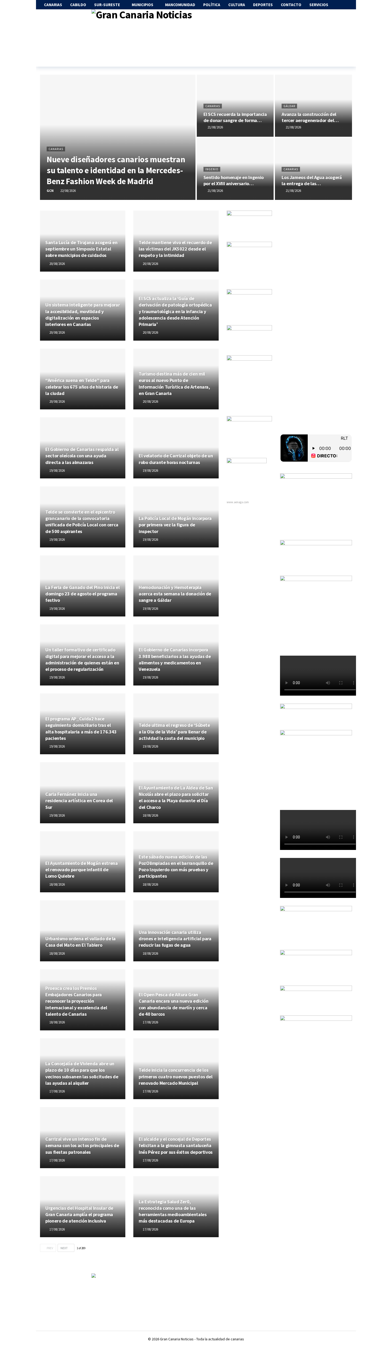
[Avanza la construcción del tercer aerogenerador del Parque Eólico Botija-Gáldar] (313, 106)
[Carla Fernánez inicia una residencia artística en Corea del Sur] (82, 792)
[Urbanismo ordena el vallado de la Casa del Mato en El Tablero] (82, 930)
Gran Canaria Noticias (177, 1339)
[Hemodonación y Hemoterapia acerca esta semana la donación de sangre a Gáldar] (176, 585)
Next (64, 1248)
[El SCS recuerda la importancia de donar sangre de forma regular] (235, 106)
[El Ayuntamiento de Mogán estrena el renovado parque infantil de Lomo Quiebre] (82, 861)
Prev (50, 1248)
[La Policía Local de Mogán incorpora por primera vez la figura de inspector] (176, 516)
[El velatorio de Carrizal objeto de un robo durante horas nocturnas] (176, 447)
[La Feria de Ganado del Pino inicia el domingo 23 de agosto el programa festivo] (82, 585)
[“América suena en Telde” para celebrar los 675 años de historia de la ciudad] (82, 379)
